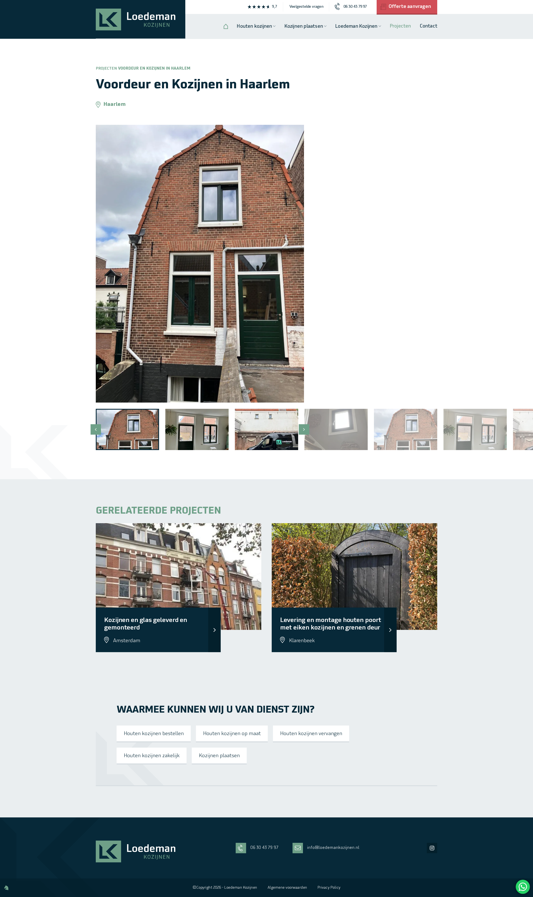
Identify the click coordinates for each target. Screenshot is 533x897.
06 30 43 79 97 (264, 848)
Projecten (400, 26)
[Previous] (96, 429)
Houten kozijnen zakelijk (151, 755)
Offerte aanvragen (410, 6)
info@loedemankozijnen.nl (333, 848)
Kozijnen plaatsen (303, 26)
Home (226, 26)
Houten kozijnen (254, 26)
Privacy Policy (329, 888)
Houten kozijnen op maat (232, 733)
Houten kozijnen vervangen (311, 733)
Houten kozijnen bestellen (154, 733)
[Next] (304, 429)
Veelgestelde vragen (306, 7)
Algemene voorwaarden (287, 888)
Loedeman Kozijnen (356, 26)
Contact (428, 26)
